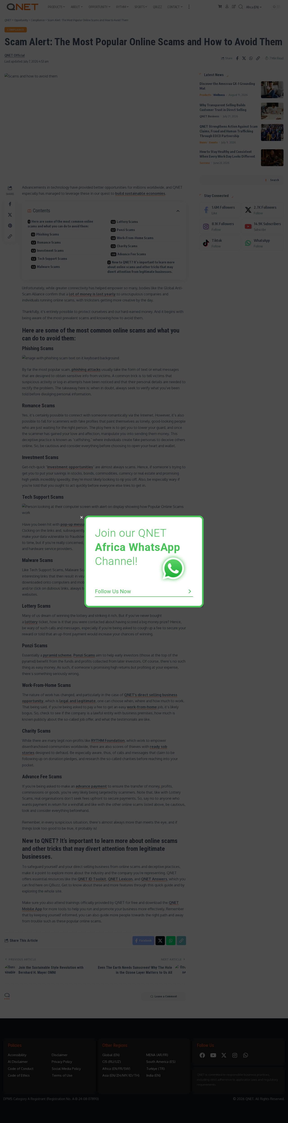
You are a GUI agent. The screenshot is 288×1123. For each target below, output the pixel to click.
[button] (81, 517)
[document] (144, 561)
